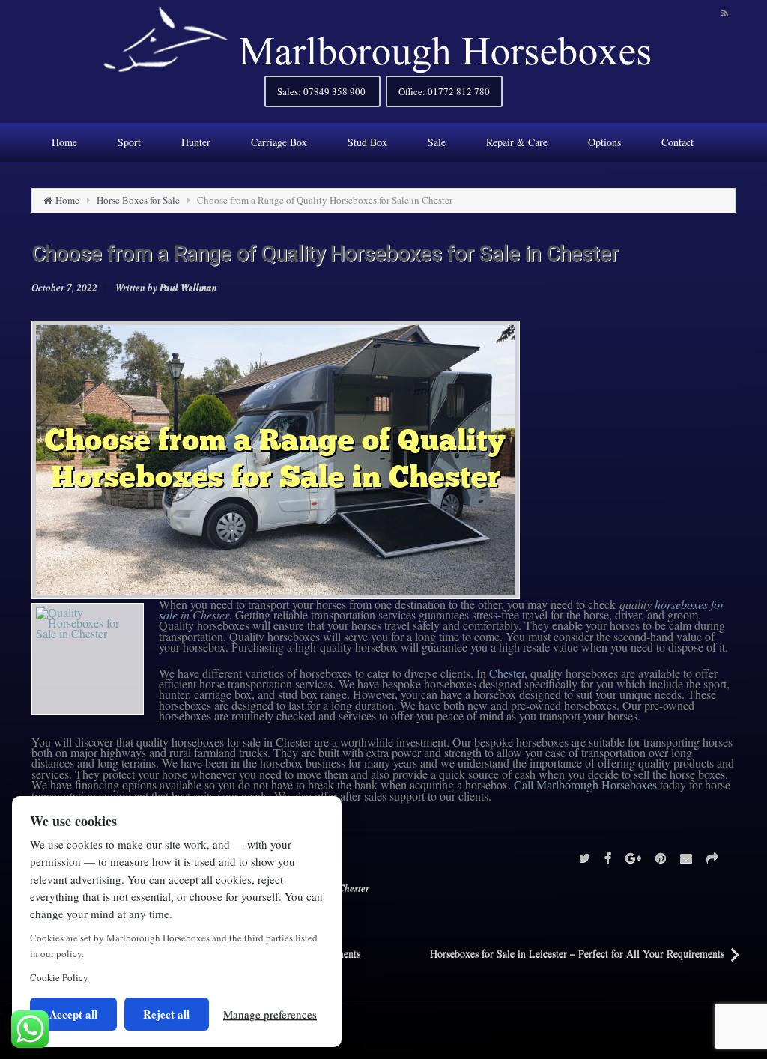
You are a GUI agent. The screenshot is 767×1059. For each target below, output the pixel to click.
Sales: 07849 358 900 (322, 91)
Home (67, 200)
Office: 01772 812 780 (444, 91)
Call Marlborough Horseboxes (585, 784)
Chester (506, 673)
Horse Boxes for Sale (138, 200)
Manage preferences (270, 1014)
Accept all (73, 1014)
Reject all (166, 1014)
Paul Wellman (188, 287)
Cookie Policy (59, 977)
